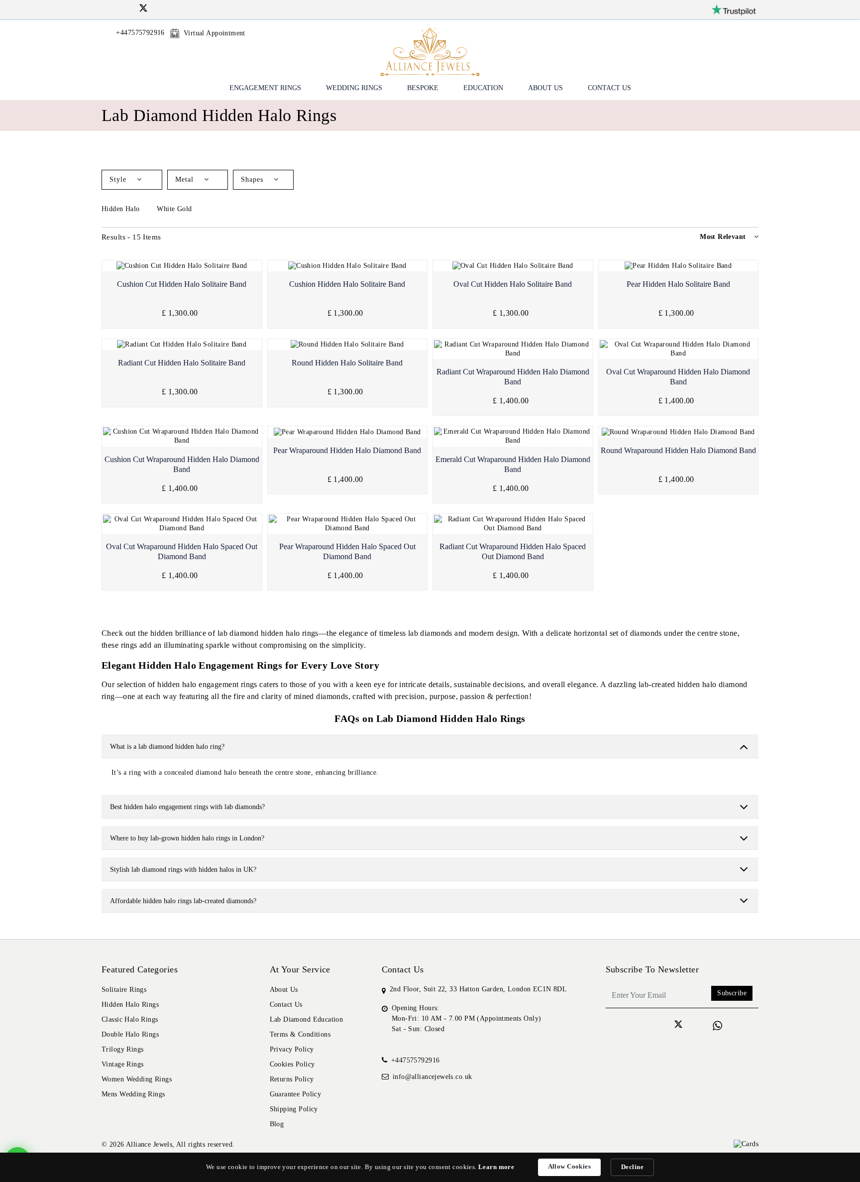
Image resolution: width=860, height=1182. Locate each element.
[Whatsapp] (717, 1026)
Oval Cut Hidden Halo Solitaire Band (512, 284)
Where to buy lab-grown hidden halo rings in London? (187, 838)
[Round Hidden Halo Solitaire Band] (348, 345)
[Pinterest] (169, 8)
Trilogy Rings (122, 1049)
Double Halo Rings (130, 1034)
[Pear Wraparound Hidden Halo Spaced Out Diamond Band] (348, 524)
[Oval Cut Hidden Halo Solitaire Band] (513, 266)
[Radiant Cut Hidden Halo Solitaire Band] (182, 345)
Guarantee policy (296, 1094)
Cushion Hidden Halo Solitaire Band (347, 284)
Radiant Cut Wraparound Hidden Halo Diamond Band (512, 376)
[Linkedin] (130, 8)
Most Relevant (723, 236)
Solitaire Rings (124, 989)
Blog (277, 1124)
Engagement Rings (265, 88)
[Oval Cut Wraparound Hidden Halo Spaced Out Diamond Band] (182, 524)
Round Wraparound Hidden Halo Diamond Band (678, 450)
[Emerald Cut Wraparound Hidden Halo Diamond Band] (513, 436)
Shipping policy (294, 1109)
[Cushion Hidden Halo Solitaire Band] (348, 266)
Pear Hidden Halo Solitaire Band (678, 284)
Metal (185, 179)
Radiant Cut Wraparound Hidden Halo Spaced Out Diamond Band (512, 551)
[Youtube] (156, 8)
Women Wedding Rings (137, 1079)
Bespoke (422, 88)
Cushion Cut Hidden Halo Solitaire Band (181, 284)
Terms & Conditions (300, 1034)
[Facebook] (105, 8)
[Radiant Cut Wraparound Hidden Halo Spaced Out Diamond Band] (513, 524)
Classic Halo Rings (130, 1019)
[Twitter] (143, 9)
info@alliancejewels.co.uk (432, 1076)
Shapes (253, 179)
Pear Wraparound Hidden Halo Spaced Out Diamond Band (347, 551)
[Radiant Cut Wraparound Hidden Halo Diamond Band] (513, 349)
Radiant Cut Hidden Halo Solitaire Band (181, 362)
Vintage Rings (122, 1064)
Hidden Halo (122, 209)
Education (483, 88)
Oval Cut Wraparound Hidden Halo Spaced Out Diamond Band (181, 551)
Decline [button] (632, 1167)
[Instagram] (117, 8)
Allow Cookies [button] (569, 1166)
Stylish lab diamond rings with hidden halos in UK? (183, 869)
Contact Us (609, 88)
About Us (545, 88)
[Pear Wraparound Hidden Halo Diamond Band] (348, 432)
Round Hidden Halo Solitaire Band (347, 362)
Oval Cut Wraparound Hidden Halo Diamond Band (678, 376)
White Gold (175, 209)
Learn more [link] (496, 1167)
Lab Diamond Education (306, 1019)
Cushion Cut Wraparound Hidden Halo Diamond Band (182, 464)
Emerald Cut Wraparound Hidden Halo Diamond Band (512, 464)
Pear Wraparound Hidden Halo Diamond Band (347, 450)
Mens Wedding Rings (133, 1094)
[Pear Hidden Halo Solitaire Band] (678, 266)
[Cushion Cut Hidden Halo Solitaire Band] (182, 266)
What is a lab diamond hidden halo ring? (167, 746)
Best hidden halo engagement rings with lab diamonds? (187, 807)
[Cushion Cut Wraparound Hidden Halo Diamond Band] (182, 436)
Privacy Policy (292, 1049)
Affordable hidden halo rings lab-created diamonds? (183, 901)
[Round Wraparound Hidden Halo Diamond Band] (678, 432)
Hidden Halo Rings (130, 1004)
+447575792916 (415, 1060)
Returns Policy (292, 1079)
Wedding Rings (354, 88)
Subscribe (732, 993)
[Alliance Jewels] (430, 49)
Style (119, 179)
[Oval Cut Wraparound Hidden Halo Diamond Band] (678, 349)
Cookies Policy (292, 1064)
